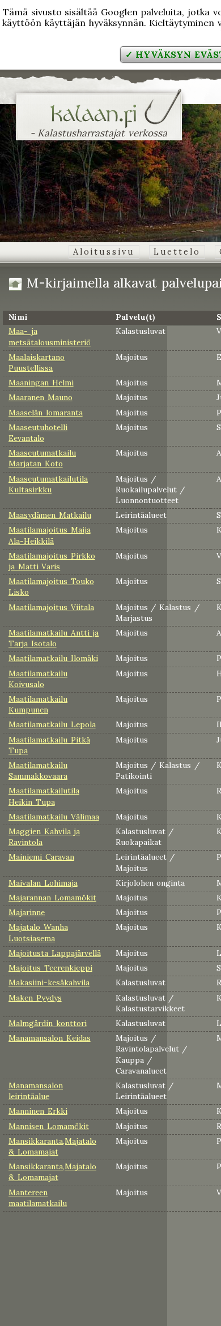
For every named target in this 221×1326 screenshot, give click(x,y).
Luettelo (177, 252)
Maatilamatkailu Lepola (52, 724)
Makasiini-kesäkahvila (49, 982)
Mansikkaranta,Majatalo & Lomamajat (52, 1146)
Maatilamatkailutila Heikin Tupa (43, 796)
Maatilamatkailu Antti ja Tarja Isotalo (53, 638)
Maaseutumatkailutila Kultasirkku (48, 484)
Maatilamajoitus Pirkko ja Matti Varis (51, 561)
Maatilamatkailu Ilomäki (53, 658)
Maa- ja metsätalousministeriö (49, 336)
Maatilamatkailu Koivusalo (37, 678)
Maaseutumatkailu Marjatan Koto (42, 458)
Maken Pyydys (35, 998)
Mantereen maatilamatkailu (37, 1197)
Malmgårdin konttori (47, 1023)
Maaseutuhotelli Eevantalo (37, 432)
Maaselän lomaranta (45, 412)
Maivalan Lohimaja (43, 883)
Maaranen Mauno (40, 397)
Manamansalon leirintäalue (35, 1090)
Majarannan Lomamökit (52, 897)
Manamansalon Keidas (49, 1038)
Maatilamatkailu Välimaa (53, 817)
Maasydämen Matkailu (49, 515)
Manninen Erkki (37, 1111)
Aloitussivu (104, 252)
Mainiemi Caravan (41, 857)
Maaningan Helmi (41, 382)
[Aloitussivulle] (99, 121)
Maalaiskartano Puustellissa (36, 362)
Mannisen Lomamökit (48, 1126)
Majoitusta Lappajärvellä (54, 953)
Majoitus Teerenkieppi (50, 968)
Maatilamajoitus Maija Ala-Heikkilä (49, 535)
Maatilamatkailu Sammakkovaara (37, 770)
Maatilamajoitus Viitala (51, 607)
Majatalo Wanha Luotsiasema (38, 932)
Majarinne (26, 912)
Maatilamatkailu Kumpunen (37, 704)
